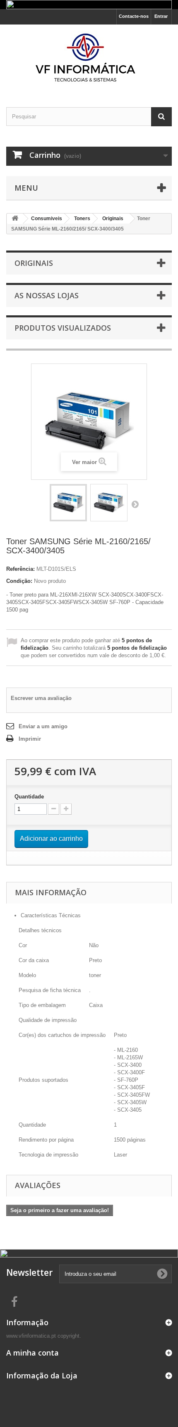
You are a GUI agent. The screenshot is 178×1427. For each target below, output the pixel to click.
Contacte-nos (134, 16)
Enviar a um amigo (43, 726)
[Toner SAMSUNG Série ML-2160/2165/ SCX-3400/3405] (68, 502)
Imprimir (30, 739)
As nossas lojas (46, 295)
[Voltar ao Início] (15, 219)
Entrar (161, 16)
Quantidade (29, 796)
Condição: (19, 581)
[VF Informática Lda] (89, 58)
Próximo (135, 504)
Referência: (20, 569)
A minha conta (32, 1353)
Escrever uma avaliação (41, 698)
